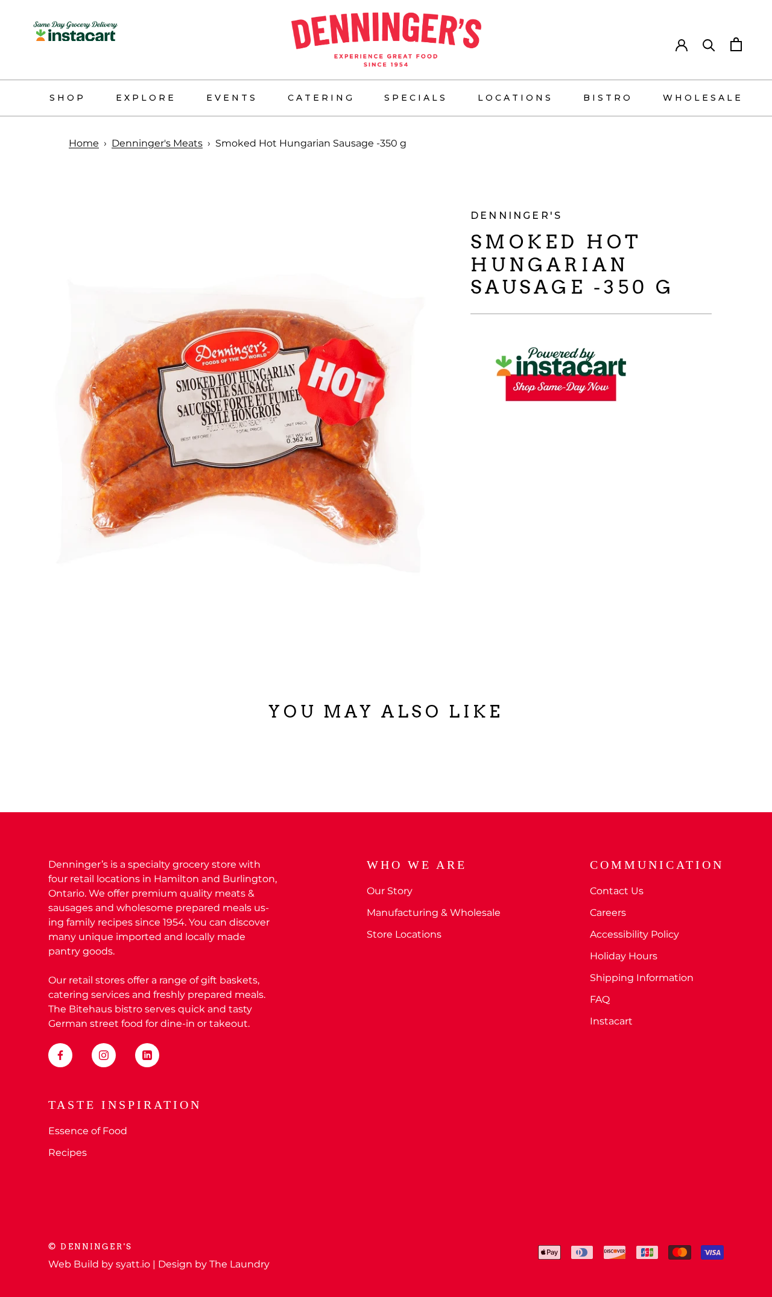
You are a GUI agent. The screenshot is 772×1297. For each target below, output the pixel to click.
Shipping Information (642, 977)
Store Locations (404, 934)
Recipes (67, 1152)
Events (232, 97)
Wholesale (703, 97)
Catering (321, 97)
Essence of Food (87, 1131)
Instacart (611, 1021)
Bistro (608, 97)
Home (84, 143)
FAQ (600, 999)
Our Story (390, 891)
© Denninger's (90, 1246)
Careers (608, 912)
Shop (67, 97)
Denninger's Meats (157, 143)
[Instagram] (104, 1055)
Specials (416, 97)
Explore (146, 97)
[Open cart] (736, 44)
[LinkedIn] (147, 1055)
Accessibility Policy (634, 934)
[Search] (709, 44)
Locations (515, 97)
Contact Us (617, 891)
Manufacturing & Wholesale (434, 912)
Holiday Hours (623, 956)
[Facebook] (60, 1055)
